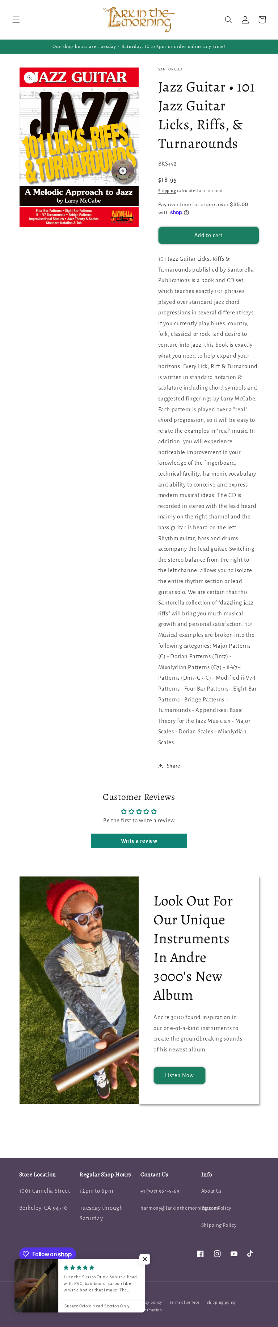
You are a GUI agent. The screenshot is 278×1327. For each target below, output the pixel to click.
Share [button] (173, 766)
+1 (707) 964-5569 (160, 1191)
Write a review (139, 841)
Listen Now (179, 1075)
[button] (16, 19)
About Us (211, 1191)
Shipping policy (221, 1302)
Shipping (167, 190)
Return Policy (216, 1208)
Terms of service (184, 1302)
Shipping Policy (218, 1225)
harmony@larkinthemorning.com (179, 1208)
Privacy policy (149, 1302)
